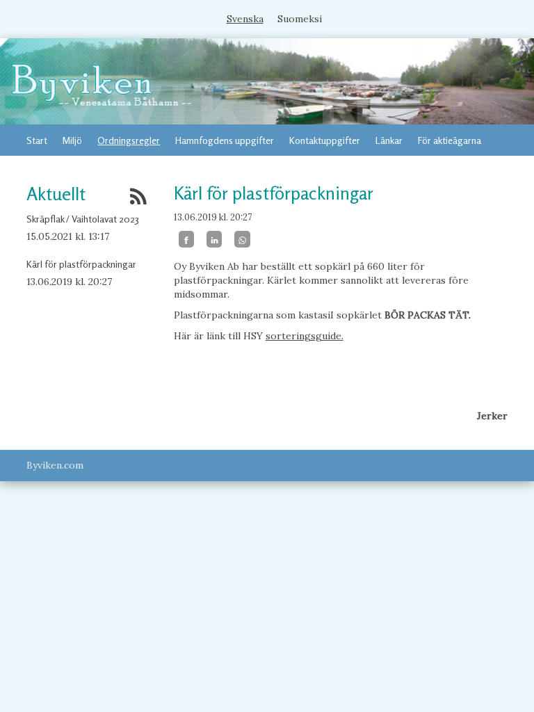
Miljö (72, 140)
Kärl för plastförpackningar (81, 264)
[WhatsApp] (242, 239)
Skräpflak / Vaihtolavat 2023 (82, 219)
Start (36, 140)
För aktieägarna (449, 140)
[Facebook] (186, 239)
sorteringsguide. (304, 336)
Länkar (389, 140)
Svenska (245, 19)
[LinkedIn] (214, 239)
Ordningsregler (128, 140)
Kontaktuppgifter (324, 140)
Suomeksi (299, 19)
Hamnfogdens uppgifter (224, 140)
